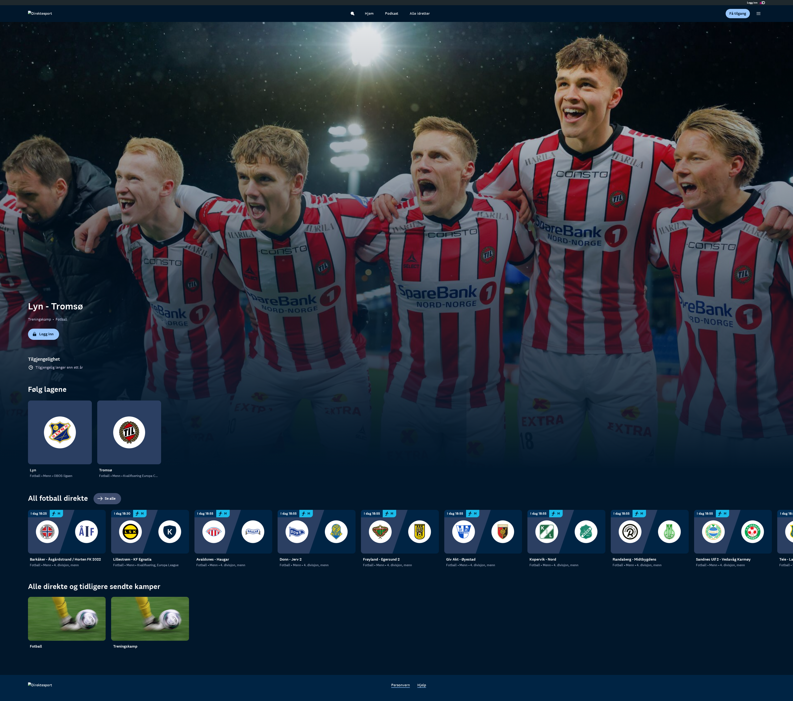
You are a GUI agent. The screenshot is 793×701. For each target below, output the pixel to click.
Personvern (400, 685)
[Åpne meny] (758, 13)
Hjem (369, 13)
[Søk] (352, 13)
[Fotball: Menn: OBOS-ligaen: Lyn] (60, 432)
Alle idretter (420, 13)
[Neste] (773, 532)
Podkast (391, 13)
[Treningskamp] (150, 619)
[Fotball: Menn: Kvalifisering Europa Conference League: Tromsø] (129, 432)
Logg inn (752, 2)
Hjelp (421, 685)
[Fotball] (67, 619)
